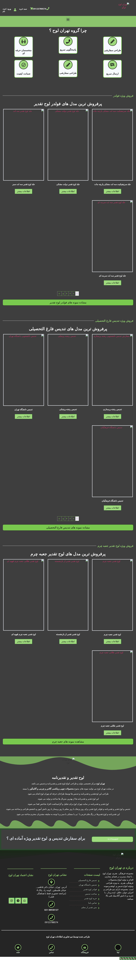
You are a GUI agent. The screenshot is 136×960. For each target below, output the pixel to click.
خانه (18, 952)
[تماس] (51, 947)
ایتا (118, 952)
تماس (51, 952)
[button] (68, 19)
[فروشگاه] (85, 947)
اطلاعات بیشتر (112, 191)
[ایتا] (118, 947)
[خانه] (18, 947)
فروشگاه (84, 952)
